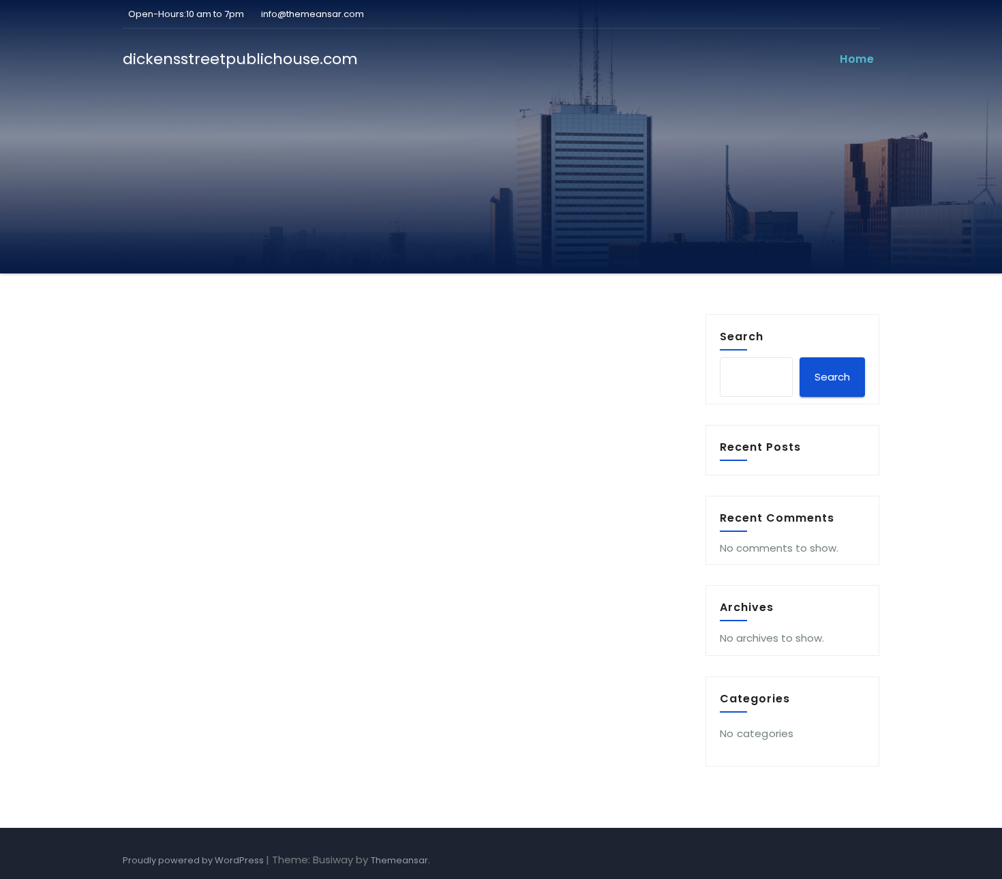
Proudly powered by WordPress (194, 860)
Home (857, 59)
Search (741, 336)
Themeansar (399, 860)
